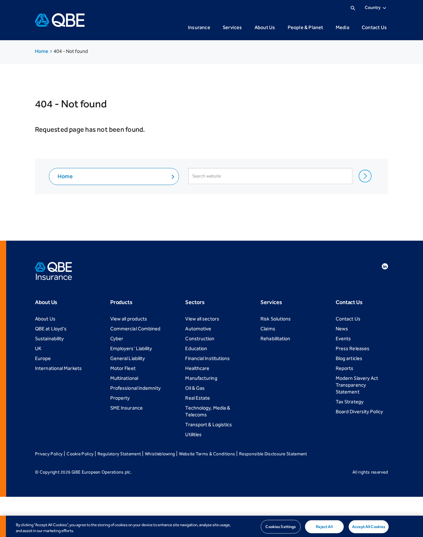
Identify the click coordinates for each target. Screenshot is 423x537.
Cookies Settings (280, 526)
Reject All (324, 526)
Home (42, 51)
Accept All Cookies (368, 526)
